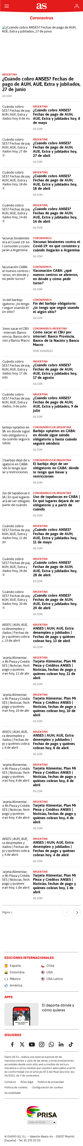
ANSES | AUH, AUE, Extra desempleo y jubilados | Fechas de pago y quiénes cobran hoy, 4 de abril (54, 848)
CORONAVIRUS (42, 238)
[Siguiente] (77, 912)
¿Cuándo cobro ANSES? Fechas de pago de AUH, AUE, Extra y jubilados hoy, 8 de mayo (56, 116)
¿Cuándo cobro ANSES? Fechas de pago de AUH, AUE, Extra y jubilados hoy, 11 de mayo (55, 535)
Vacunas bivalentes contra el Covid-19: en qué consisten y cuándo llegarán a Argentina (56, 246)
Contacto (10, 1082)
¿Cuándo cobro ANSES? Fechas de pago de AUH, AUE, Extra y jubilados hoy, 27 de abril (55, 149)
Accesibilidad (12, 1093)
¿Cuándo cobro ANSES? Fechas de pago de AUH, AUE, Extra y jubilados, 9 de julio (55, 404)
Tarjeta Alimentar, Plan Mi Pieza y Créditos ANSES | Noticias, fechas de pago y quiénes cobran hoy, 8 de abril (54, 776)
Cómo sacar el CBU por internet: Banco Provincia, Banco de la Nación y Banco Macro (56, 338)
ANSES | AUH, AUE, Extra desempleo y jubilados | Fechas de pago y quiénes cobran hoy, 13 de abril (54, 634)
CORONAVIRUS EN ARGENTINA (52, 427)
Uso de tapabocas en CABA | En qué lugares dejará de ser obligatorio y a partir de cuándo (56, 502)
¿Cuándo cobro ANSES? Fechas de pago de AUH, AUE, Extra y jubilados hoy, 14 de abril (55, 215)
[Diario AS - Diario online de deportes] (41, 6)
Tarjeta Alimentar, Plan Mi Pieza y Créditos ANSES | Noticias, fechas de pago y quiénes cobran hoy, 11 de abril (54, 669)
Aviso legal (26, 1082)
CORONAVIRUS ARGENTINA (50, 328)
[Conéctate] (76, 6)
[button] (42, 1122)
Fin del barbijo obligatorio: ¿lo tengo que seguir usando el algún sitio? (56, 307)
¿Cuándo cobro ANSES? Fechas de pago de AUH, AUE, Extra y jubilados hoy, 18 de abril (55, 182)
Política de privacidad (51, 1082)
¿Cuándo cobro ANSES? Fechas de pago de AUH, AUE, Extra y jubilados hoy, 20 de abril (55, 601)
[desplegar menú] (7, 6)
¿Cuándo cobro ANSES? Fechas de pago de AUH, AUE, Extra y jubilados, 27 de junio (41, 84)
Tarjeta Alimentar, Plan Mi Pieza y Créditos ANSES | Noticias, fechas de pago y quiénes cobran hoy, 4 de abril (54, 813)
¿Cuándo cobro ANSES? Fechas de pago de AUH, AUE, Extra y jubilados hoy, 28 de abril (55, 568)
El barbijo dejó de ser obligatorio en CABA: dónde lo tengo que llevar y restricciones (56, 470)
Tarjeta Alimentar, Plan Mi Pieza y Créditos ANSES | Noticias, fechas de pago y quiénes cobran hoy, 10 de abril (54, 706)
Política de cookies (15, 1087)
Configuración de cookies (47, 1087)
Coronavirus (41, 18)
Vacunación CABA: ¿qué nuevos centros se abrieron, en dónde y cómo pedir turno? (55, 276)
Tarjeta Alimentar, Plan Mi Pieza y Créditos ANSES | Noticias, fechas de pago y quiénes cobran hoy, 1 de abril (54, 883)
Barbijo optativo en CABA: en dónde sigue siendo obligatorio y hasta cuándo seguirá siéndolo (55, 437)
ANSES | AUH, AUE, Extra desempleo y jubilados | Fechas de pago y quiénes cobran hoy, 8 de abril (54, 741)
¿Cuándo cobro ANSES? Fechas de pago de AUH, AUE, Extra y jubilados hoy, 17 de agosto (55, 371)
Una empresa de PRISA (41, 1112)
